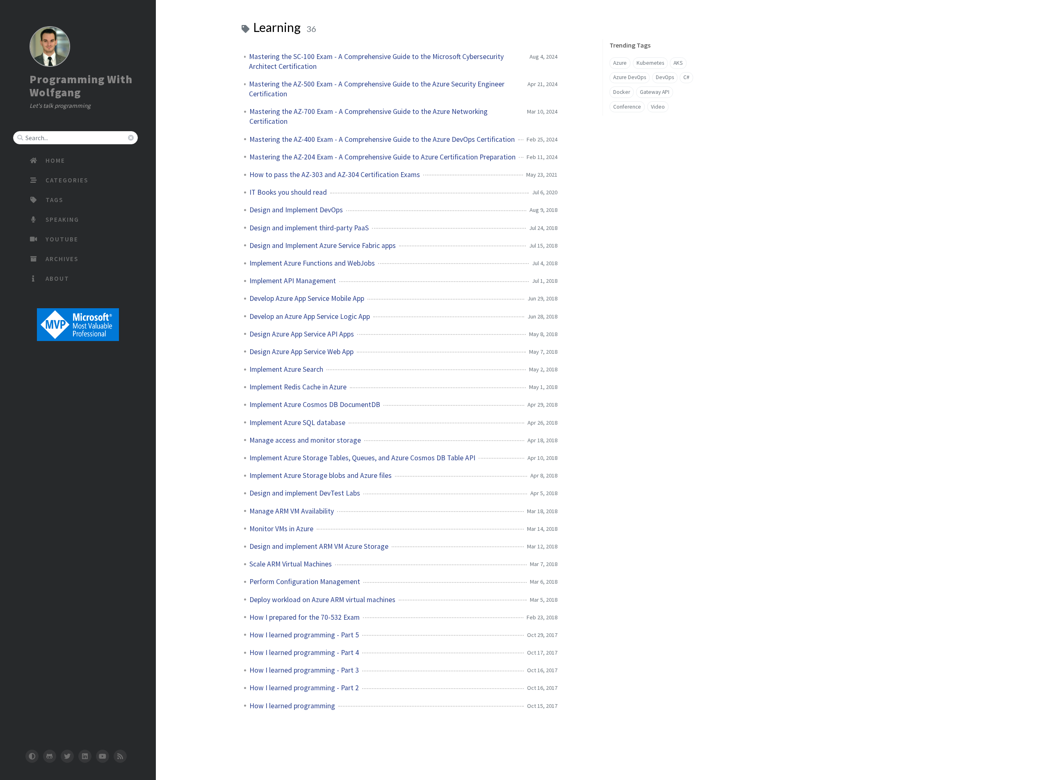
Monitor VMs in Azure (281, 528)
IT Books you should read (288, 192)
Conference (627, 106)
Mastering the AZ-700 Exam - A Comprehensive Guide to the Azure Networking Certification (368, 116)
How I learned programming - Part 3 (304, 670)
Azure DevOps (629, 77)
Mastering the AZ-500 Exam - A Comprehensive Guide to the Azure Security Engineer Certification (376, 89)
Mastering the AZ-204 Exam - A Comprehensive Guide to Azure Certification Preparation (382, 156)
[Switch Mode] (31, 756)
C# (686, 77)
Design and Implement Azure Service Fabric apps (322, 245)
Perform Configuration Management (304, 581)
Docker (621, 92)
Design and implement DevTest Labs (304, 493)
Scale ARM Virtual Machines (290, 564)
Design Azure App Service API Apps (301, 334)
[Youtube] (102, 756)
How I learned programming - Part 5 (304, 634)
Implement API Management (292, 280)
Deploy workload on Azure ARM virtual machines (322, 599)
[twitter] (67, 756)
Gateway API (654, 92)
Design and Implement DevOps (296, 209)
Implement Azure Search (286, 369)
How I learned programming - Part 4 (304, 652)
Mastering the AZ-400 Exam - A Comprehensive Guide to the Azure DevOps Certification (382, 139)
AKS (678, 62)
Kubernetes (650, 62)
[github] (49, 756)
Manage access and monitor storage (305, 440)
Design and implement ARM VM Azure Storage (318, 546)
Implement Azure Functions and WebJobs (312, 263)
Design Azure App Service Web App (301, 351)
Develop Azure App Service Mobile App (306, 298)
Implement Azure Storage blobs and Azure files (320, 475)
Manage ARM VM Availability (291, 511)
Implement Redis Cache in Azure (298, 386)
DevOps (665, 77)
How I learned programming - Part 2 (304, 687)
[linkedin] (85, 756)
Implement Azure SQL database (297, 422)
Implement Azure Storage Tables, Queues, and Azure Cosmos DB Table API (362, 457)
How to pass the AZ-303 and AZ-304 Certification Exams (334, 174)
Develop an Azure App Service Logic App (309, 316)
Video (658, 106)
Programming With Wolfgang (81, 85)
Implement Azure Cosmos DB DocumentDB (314, 404)
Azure (620, 62)
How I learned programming (292, 705)
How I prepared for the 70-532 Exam (304, 617)
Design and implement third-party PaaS (309, 227)
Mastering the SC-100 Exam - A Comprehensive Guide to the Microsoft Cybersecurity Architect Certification (376, 61)
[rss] (120, 756)
